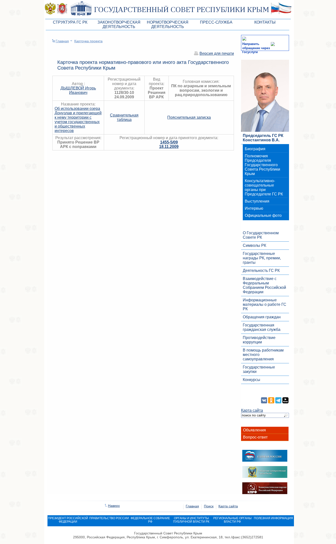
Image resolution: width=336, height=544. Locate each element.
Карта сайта (252, 410)
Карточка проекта (88, 41)
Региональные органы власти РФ (232, 519)
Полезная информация (273, 518)
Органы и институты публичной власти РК (191, 519)
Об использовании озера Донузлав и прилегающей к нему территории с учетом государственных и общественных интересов (78, 119)
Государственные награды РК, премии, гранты (262, 258)
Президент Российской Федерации (68, 519)
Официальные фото (263, 215)
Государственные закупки (259, 369)
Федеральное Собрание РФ (150, 519)
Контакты (264, 22)
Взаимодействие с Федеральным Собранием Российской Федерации (264, 285)
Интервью (254, 208)
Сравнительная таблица (124, 117)
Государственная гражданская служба (261, 327)
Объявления (254, 430)
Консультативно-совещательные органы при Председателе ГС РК (264, 187)
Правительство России (109, 518)
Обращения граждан (262, 317)
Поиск (209, 506)
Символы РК (254, 245)
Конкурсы (251, 380)
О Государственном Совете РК (261, 235)
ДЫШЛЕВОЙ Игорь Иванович (78, 90)
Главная (62, 41)
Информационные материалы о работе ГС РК (264, 304)
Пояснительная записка (189, 117)
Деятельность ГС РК (261, 270)
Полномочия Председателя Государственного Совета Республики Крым (262, 165)
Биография (255, 149)
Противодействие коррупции (259, 340)
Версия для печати (216, 53)
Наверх (114, 506)
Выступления (257, 201)
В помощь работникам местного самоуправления (263, 354)
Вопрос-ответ (255, 437)
